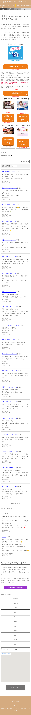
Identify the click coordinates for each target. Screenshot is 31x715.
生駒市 (15, 630)
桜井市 (15, 617)
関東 (8, 5)
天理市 (15, 608)
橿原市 (15, 612)
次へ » (18, 503)
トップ (2, 9)
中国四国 (23, 5)
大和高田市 (15, 598)
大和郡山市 (15, 603)
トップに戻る (15, 687)
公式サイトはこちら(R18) (15, 66)
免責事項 (15, 705)
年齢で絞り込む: (6, 166)
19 (15, 503)
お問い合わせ (15, 701)
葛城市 (15, 640)
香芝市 (15, 635)
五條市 (15, 621)
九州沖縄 (28, 5)
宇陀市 (15, 644)
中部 (13, 5)
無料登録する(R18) (8, 117)
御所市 (15, 626)
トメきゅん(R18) (25, 125)
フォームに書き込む (23, 161)
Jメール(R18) (10, 125)
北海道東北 (2, 6)
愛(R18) (10, 99)
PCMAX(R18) (25, 99)
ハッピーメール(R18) (17, 44)
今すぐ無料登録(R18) (15, 93)
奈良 (16, 9)
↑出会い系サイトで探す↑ (15, 588)
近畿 (18, 5)
